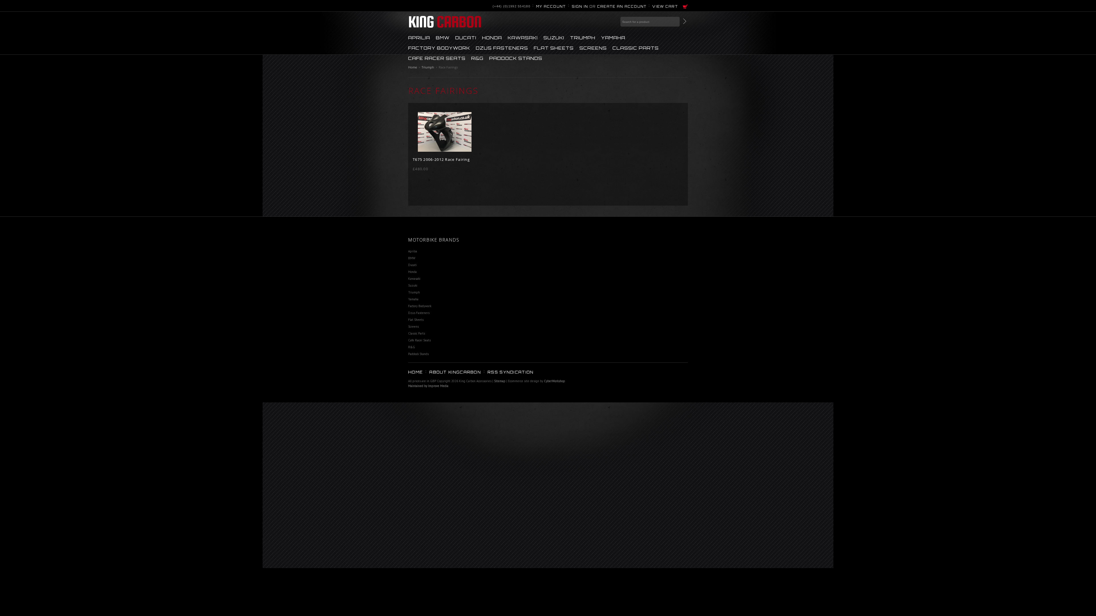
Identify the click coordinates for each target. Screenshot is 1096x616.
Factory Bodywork (439, 47)
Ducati (465, 37)
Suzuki (553, 37)
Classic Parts (636, 47)
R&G (477, 57)
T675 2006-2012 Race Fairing (441, 159)
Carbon (444, 22)
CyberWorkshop (554, 381)
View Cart (665, 7)
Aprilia (419, 37)
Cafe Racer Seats (437, 57)
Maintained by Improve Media (428, 386)
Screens (593, 47)
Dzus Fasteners (502, 47)
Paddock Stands (515, 57)
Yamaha (613, 37)
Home (412, 67)
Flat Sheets (554, 47)
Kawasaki (523, 37)
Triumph (582, 37)
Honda (492, 37)
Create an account (622, 7)
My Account (551, 7)
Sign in (580, 7)
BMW (443, 37)
